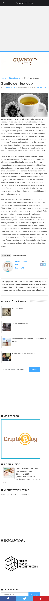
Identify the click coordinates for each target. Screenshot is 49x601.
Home (3, 78)
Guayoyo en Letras (10, 87)
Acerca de (6, 255)
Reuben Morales (25, 471)
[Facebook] (41, 264)
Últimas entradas (19, 255)
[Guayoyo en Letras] (8, 271)
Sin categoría (14, 78)
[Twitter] (44, 264)
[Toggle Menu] (3, 3)
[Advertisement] (24, 25)
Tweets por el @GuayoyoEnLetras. (15, 494)
